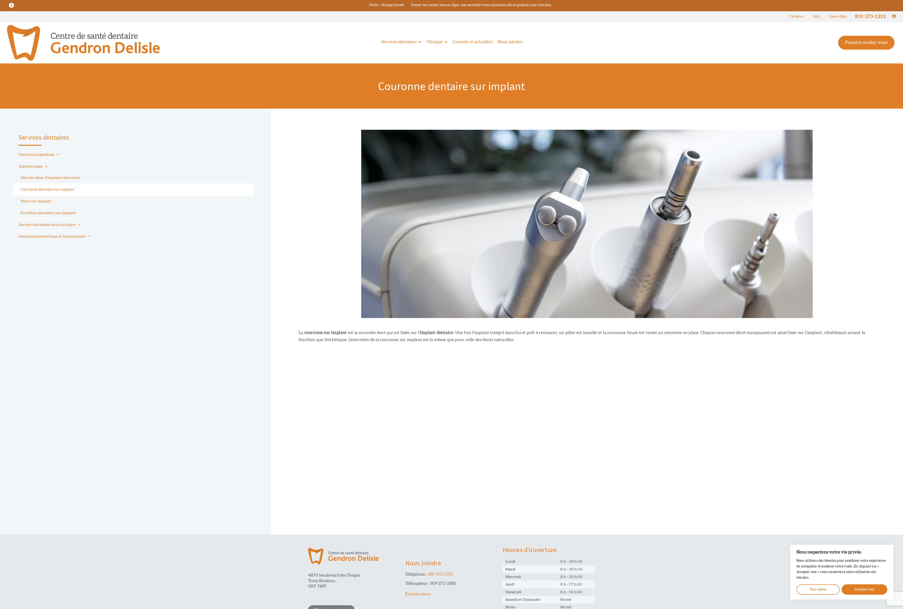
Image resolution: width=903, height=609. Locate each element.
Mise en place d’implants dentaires (50, 178)
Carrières (796, 16)
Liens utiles (837, 16)
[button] (401, 42)
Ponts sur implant (36, 201)
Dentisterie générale (36, 155)
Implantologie (31, 166)
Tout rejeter (818, 589)
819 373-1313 (870, 16)
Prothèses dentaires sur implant (48, 213)
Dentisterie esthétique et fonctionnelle (52, 236)
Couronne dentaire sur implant (47, 189)
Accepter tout (864, 589)
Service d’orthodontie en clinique (47, 225)
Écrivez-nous (417, 594)
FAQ (816, 16)
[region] (842, 572)
